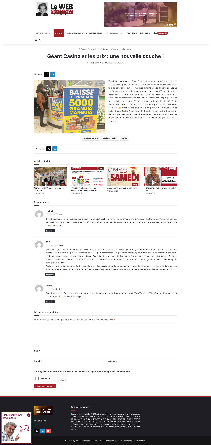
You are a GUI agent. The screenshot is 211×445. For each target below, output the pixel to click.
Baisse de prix (91, 138)
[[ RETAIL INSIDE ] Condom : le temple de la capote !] (50, 176)
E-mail (38, 361)
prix (125, 138)
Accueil (83, 49)
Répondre (50, 231)
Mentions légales (71, 441)
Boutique (144, 33)
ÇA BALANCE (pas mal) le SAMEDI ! (121, 188)
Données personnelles (88, 441)
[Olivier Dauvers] (54, 9)
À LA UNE (58, 33)
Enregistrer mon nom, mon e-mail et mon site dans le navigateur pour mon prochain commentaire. (83, 371)
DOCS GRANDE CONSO (113, 33)
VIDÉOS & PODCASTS (73, 33)
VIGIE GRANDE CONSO (94, 33)
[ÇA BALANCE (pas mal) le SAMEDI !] (123, 176)
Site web (112, 361)
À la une (91, 49)
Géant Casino (110, 138)
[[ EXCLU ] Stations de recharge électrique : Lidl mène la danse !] (87, 176)
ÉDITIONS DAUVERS (43, 33)
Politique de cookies (106, 441)
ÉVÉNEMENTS (131, 33)
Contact (119, 441)
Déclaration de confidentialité (135, 441)
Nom (37, 351)
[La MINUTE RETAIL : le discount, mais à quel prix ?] (160, 176)
